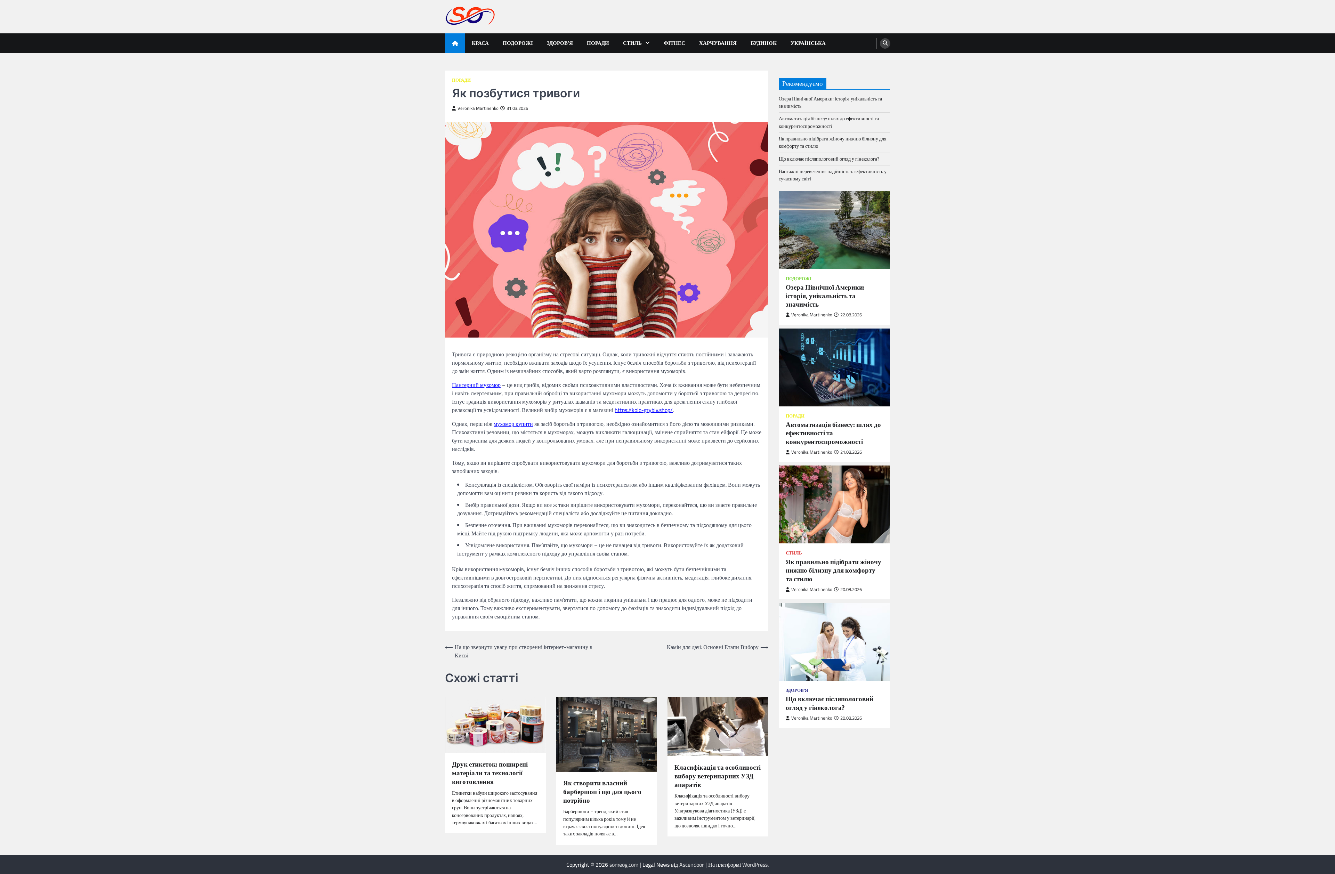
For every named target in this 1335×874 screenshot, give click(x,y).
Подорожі (518, 43)
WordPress (755, 864)
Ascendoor (691, 864)
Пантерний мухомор (476, 385)
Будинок (764, 43)
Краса (480, 43)
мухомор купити (513, 424)
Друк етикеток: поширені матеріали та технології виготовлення (490, 773)
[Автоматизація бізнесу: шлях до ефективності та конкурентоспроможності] (834, 367)
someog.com (623, 864)
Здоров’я (560, 43)
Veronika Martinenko (478, 108)
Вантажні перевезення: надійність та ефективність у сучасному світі (833, 175)
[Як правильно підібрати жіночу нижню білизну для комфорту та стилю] (834, 504)
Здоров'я (797, 690)
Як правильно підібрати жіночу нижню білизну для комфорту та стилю (832, 142)
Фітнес (674, 43)
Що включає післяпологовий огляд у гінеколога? (829, 159)
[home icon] (455, 43)
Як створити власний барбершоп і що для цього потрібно (602, 791)
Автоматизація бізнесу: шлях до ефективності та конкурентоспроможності (829, 122)
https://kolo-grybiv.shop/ (644, 410)
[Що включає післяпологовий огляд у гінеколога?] (834, 642)
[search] (885, 43)
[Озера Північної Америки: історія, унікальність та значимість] (834, 230)
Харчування (718, 43)
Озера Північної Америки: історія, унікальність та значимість (830, 102)
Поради (598, 43)
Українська (808, 43)
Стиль (632, 43)
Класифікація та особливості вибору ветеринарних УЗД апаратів (717, 776)
